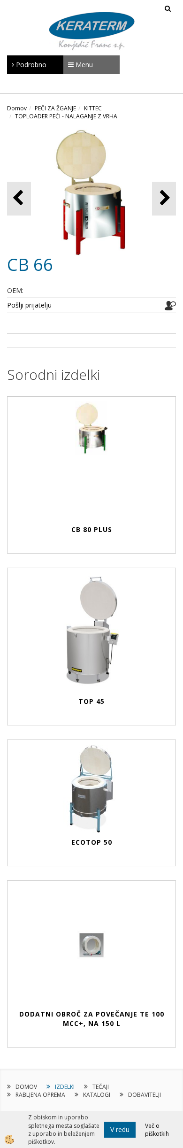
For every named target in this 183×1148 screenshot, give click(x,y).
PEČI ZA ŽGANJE (55, 108)
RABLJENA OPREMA (40, 1095)
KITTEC (93, 108)
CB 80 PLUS (91, 529)
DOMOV (26, 1087)
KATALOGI (96, 1095)
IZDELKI (65, 1087)
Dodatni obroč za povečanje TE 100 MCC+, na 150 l (91, 1018)
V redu (120, 1129)
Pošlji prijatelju (29, 304)
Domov (17, 108)
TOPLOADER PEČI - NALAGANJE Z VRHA (66, 116)
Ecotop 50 (91, 842)
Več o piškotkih (157, 1130)
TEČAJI (100, 1087)
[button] (164, 198)
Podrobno (30, 64)
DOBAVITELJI (144, 1095)
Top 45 (91, 701)
